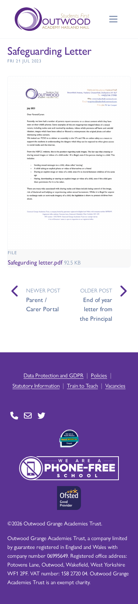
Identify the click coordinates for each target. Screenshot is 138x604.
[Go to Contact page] (14, 416)
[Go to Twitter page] (41, 416)
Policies (99, 375)
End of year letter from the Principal (96, 309)
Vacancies (115, 385)
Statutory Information (36, 385)
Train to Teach (82, 385)
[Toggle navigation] (113, 19)
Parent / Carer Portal (42, 304)
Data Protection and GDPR (54, 375)
